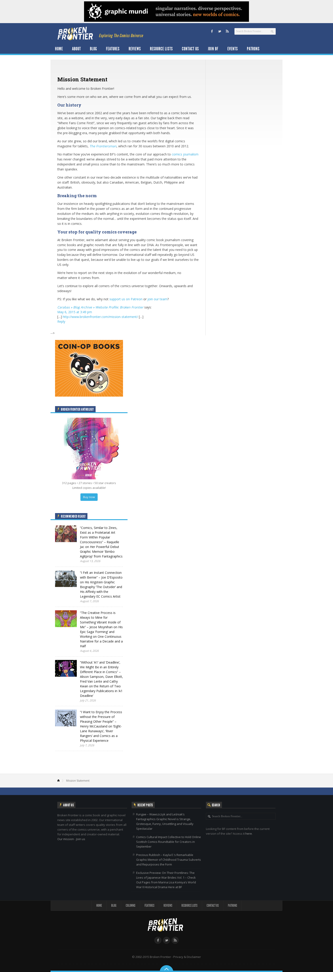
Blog (93, 48)
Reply (61, 321)
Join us (80, 839)
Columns (130, 905)
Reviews (135, 48)
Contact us (190, 48)
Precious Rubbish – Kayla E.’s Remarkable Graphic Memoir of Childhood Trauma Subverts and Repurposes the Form (168, 859)
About (76, 48)
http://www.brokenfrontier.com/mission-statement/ (100, 317)
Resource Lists (161, 48)
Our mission (65, 839)
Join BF (213, 48)
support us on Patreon (125, 299)
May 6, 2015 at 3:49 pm (74, 312)
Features (113, 48)
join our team (157, 299)
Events (232, 48)
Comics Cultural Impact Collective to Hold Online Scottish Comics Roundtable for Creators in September (168, 841)
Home (59, 48)
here (248, 833)
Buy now (89, 497)
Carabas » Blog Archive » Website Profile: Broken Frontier (100, 307)
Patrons (253, 48)
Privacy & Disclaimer (187, 957)
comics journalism (185, 154)
